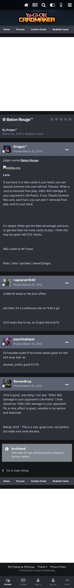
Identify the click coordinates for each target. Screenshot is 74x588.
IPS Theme (14, 566)
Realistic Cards (34, 133)
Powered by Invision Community (37, 570)
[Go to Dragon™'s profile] (7, 149)
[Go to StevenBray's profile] (7, 384)
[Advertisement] (37, 74)
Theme (41, 566)
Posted (27, 151)
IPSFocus (29, 566)
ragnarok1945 (24, 280)
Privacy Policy (58, 566)
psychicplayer (24, 339)
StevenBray (22, 381)
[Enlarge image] (12, 167)
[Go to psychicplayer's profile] (7, 342)
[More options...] (67, 150)
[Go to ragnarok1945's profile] (7, 282)
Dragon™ (11, 129)
